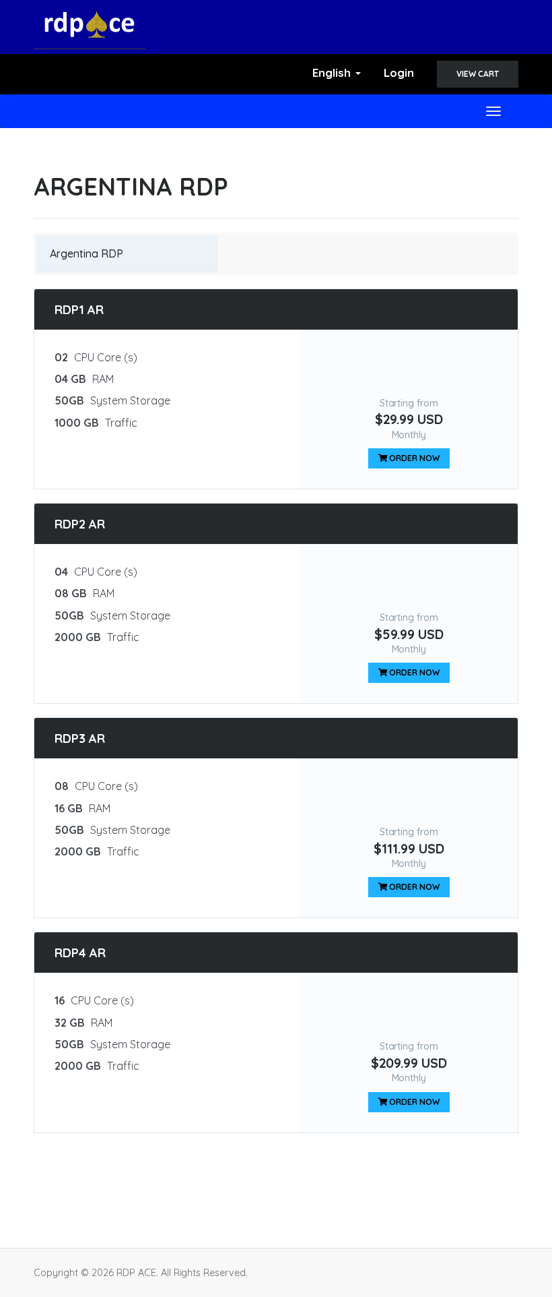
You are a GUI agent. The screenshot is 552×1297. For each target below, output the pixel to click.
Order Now (414, 458)
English (333, 72)
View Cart (477, 74)
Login (399, 72)
